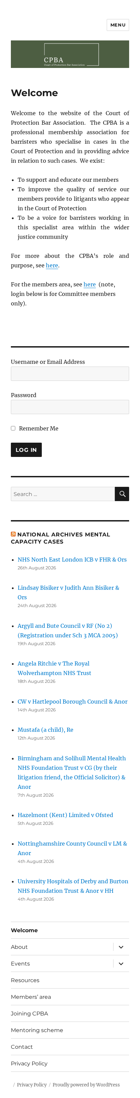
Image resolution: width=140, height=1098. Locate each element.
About (19, 947)
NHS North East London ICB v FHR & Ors (72, 559)
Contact (22, 1047)
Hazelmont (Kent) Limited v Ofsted (65, 815)
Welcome (24, 930)
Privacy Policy (29, 1063)
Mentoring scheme (37, 1030)
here (52, 265)
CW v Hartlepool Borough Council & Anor (72, 701)
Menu (117, 25)
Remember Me (38, 428)
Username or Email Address (48, 361)
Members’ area (31, 997)
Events (20, 963)
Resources (25, 980)
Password (23, 395)
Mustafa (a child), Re (45, 729)
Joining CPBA (29, 1013)
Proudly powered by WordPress (86, 1085)
